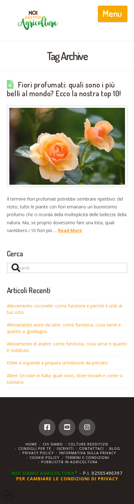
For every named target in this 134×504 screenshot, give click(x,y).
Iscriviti (65, 448)
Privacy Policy (38, 452)
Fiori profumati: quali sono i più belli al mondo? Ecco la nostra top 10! (64, 89)
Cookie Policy (45, 457)
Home (31, 444)
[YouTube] (67, 427)
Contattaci (91, 448)
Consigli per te (34, 448)
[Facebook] (47, 427)
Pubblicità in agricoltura (69, 461)
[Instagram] (87, 427)
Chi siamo (53, 444)
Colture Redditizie (88, 444)
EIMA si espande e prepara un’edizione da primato (57, 363)
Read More (70, 230)
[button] (112, 14)
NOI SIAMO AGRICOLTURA (45, 473)
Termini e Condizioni (87, 457)
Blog (114, 448)
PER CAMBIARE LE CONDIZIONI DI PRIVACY (67, 479)
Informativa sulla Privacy (87, 452)
